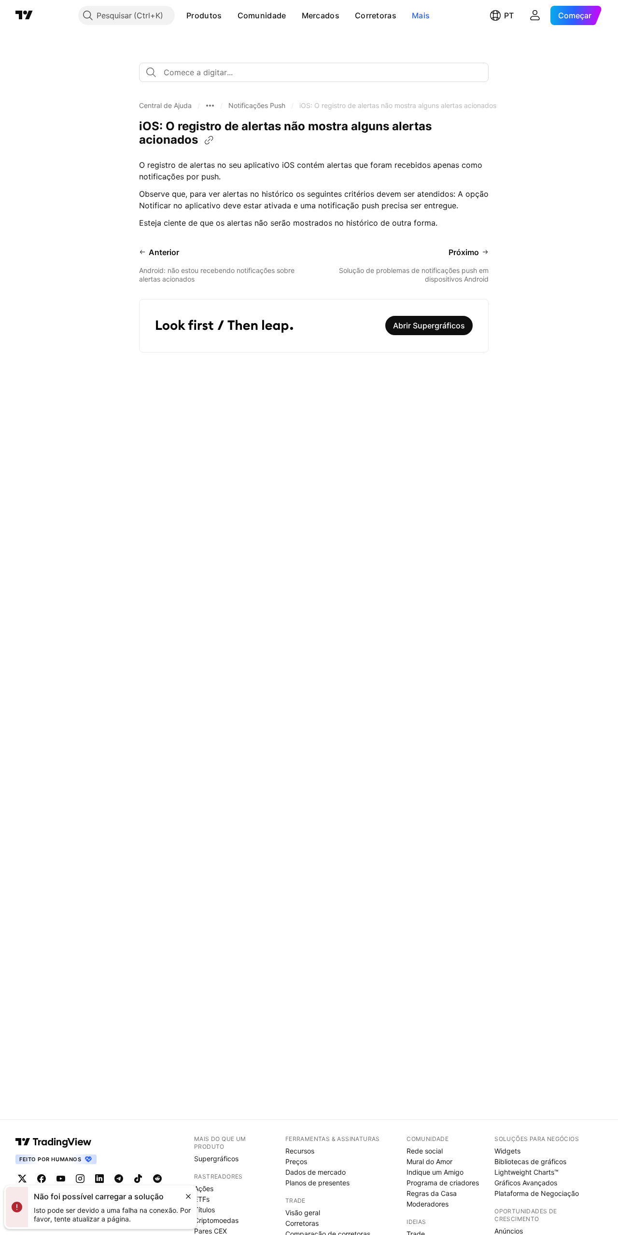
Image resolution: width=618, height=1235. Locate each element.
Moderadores (428, 1204)
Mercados (320, 15)
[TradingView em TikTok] (138, 1178)
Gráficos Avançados (525, 1183)
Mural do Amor (429, 1161)
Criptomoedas (216, 1220)
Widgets (507, 1151)
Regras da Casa (432, 1193)
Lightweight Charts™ (526, 1172)
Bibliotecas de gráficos (530, 1161)
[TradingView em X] (22, 1178)
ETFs (202, 1199)
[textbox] (318, 72)
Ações (203, 1188)
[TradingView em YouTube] (61, 1178)
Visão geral (302, 1212)
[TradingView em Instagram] (80, 1178)
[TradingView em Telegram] (119, 1178)
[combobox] (314, 72)
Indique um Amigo (435, 1172)
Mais (421, 15)
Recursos (299, 1151)
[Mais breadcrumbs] (210, 105)
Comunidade (262, 15)
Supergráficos (216, 1158)
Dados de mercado (315, 1172)
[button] (229, 15)
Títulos (204, 1210)
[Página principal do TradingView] (24, 15)
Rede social (425, 1151)
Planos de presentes (317, 1183)
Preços (296, 1161)
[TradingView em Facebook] (41, 1178)
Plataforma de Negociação (536, 1193)
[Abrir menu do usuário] (535, 15)
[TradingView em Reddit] (157, 1178)
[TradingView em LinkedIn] (99, 1178)
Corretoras (375, 15)
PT (509, 15)
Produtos (204, 15)
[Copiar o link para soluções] (209, 140)
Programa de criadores (443, 1183)
